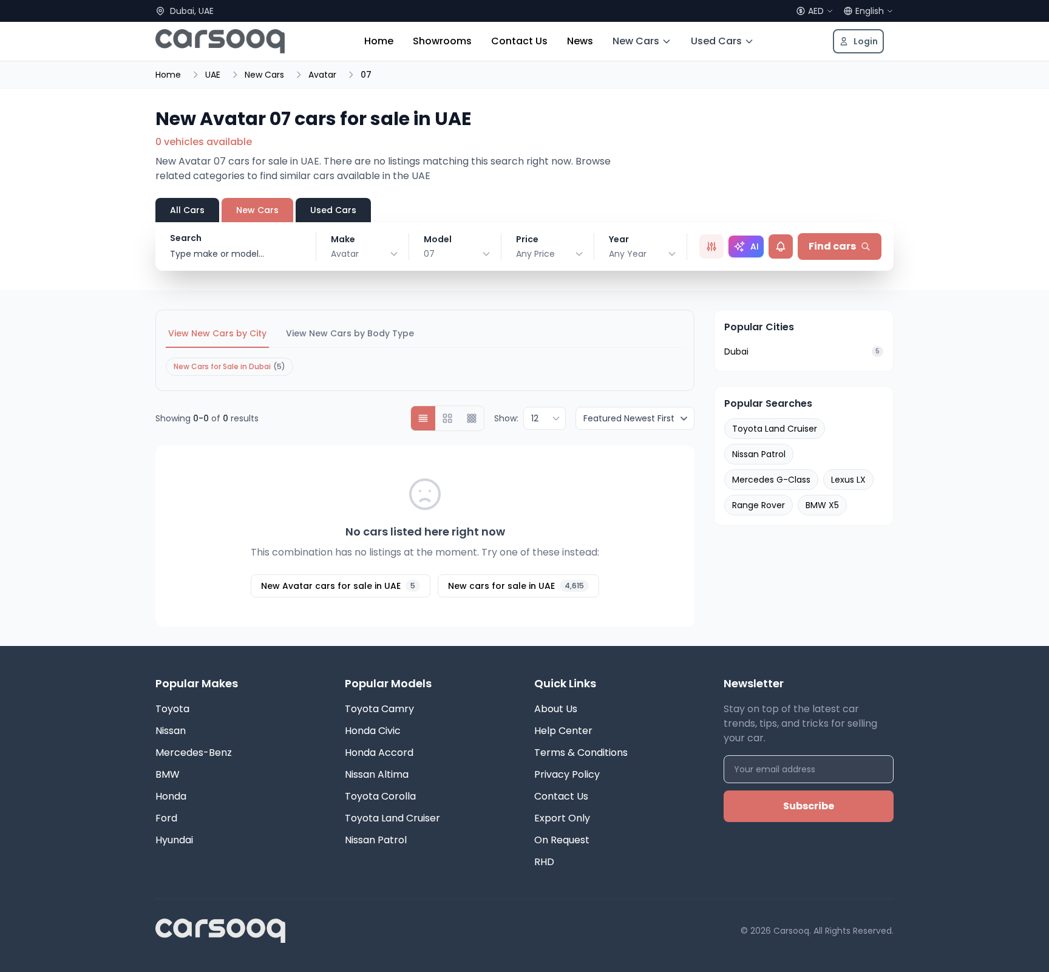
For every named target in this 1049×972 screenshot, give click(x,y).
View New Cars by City (217, 333)
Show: (506, 418)
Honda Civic (373, 731)
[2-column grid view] (447, 418)
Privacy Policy (567, 774)
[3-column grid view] (472, 418)
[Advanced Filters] (711, 246)
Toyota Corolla (380, 796)
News (580, 41)
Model (438, 239)
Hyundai (174, 840)
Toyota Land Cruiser (774, 429)
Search (186, 238)
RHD (544, 862)
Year (619, 239)
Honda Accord (379, 753)
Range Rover (758, 505)
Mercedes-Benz (193, 753)
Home (378, 41)
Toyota (172, 709)
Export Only (562, 818)
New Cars (636, 41)
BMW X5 (822, 505)
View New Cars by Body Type (350, 333)
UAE (212, 75)
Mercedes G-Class (771, 480)
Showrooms (442, 41)
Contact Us (519, 41)
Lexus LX (848, 480)
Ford (166, 818)
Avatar (322, 75)
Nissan (170, 731)
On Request (561, 840)
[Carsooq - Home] (220, 41)
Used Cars (716, 41)
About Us (555, 709)
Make (343, 239)
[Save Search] (781, 246)
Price (527, 239)
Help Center (563, 731)
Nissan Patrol (759, 454)
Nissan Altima (377, 774)
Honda (170, 796)
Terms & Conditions (581, 753)
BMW (167, 774)
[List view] (423, 418)
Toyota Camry (379, 709)
